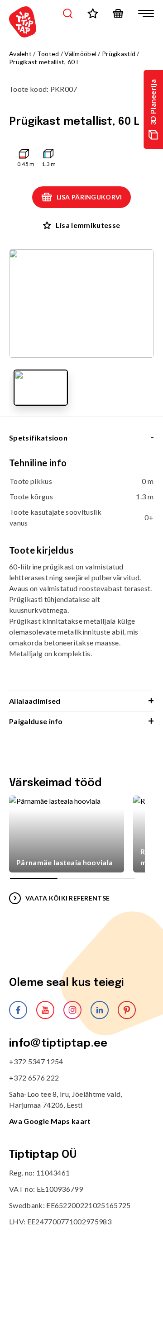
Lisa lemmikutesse (88, 225)
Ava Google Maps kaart (50, 1121)
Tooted (48, 53)
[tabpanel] (81, 574)
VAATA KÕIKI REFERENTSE (67, 898)
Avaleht (20, 53)
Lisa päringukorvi (89, 197)
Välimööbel (80, 53)
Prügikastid (118, 53)
